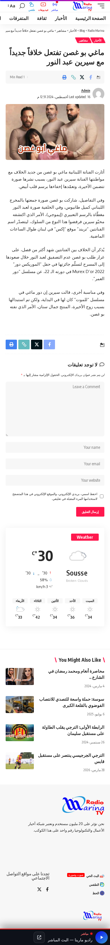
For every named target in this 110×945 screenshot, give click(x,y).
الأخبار (98, 40)
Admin (85, 90)
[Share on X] (82, 77)
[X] (39, 890)
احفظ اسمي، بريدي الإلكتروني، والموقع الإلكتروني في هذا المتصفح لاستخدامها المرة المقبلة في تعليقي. (54, 496)
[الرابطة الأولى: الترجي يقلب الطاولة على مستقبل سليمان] (20, 732)
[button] (99, 6)
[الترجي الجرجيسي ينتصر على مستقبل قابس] (20, 760)
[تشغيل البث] (101, 937)
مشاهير (83, 40)
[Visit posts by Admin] (98, 94)
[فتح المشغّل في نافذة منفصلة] (39, 937)
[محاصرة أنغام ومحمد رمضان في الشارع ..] (20, 676)
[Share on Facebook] (91, 77)
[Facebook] (47, 890)
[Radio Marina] (83, 6)
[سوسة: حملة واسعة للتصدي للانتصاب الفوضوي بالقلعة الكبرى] (20, 704)
